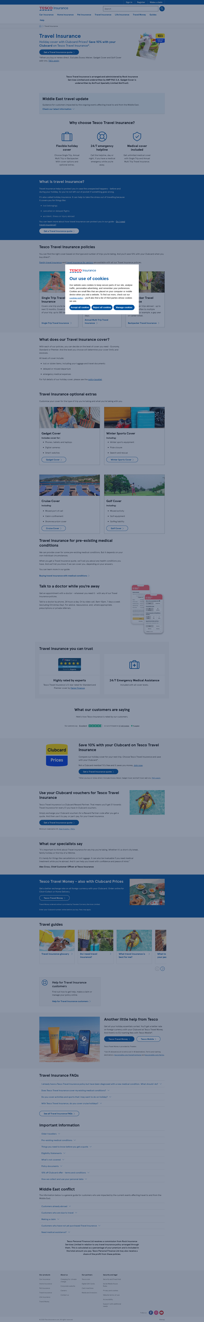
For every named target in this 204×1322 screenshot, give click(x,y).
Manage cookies (124, 307)
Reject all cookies (102, 307)
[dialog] (102, 289)
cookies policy (76, 297)
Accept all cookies (80, 307)
